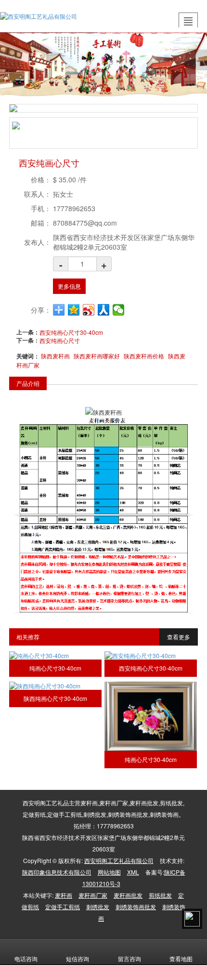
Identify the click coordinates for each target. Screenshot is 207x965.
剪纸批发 (160, 895)
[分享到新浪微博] (89, 310)
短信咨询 (77, 958)
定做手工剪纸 (62, 906)
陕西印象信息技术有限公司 (56, 872)
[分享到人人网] (104, 310)
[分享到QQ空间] (74, 310)
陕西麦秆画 (55, 356)
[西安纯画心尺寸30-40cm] (150, 655)
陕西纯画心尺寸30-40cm (55, 698)
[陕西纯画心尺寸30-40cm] (55, 686)
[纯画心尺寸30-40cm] (55, 655)
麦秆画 (63, 895)
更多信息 (69, 286)
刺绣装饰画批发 (136, 906)
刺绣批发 (97, 906)
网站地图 (109, 872)
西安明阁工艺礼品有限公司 (119, 860)
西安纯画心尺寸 (59, 340)
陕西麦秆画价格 (144, 356)
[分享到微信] (119, 310)
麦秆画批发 (128, 895)
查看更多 (178, 637)
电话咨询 (26, 958)
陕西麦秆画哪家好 (97, 356)
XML (133, 872)
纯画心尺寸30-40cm (55, 668)
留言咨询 (129, 958)
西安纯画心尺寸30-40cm (71, 332)
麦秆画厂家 (92, 895)
